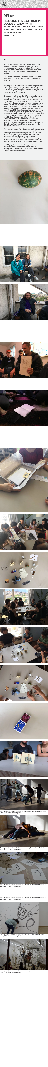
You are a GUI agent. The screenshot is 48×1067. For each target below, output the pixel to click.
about (6, 59)
